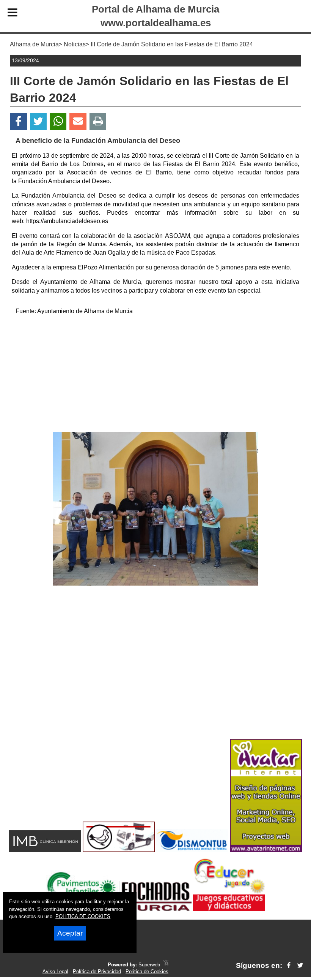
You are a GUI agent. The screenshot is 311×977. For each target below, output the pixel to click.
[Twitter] (38, 121)
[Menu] (12, 13)
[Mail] (77, 121)
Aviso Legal (55, 971)
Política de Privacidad (97, 971)
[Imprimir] (98, 121)
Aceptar (70, 933)
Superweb (149, 964)
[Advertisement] (156, 374)
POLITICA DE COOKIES (82, 916)
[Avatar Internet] (266, 850)
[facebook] (289, 965)
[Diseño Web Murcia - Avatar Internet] (165, 964)
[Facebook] (18, 121)
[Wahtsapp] (58, 121)
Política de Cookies (147, 971)
